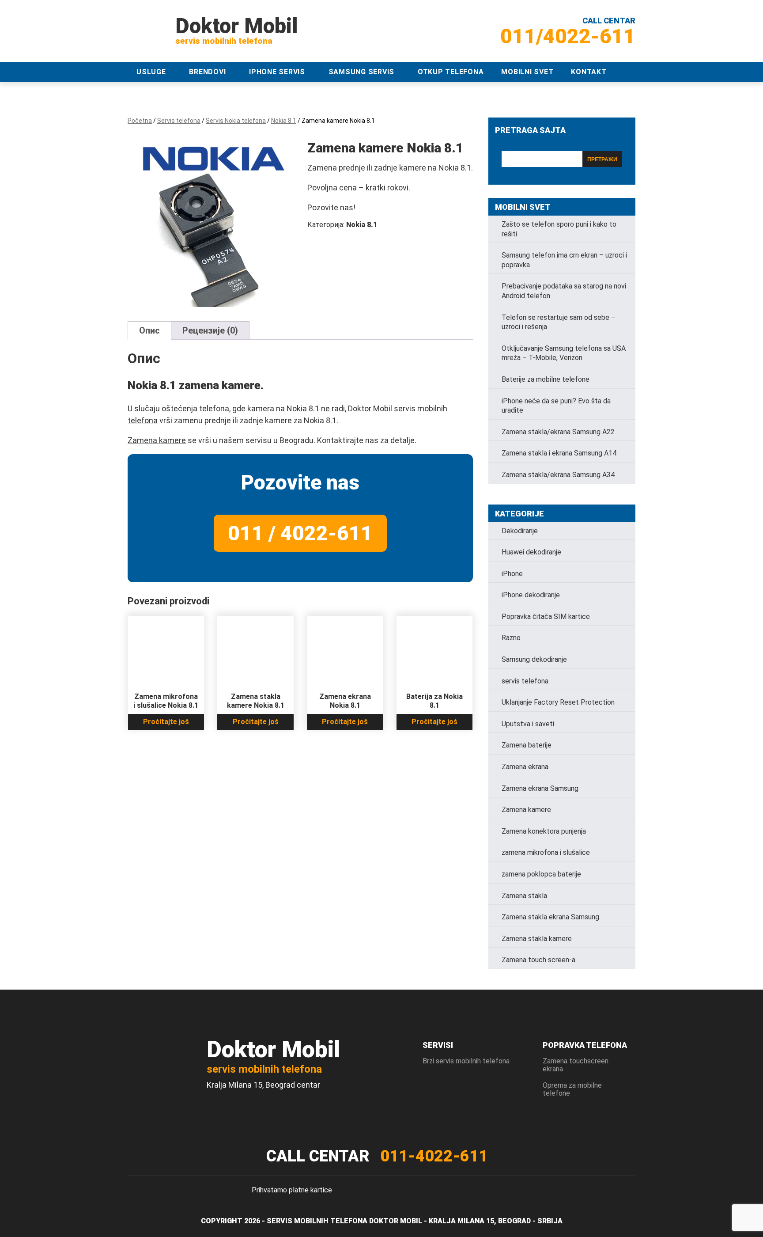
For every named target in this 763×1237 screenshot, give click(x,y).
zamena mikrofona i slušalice (546, 852)
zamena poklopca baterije (541, 874)
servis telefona (525, 681)
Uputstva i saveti (528, 724)
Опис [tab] (149, 330)
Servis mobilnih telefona (317, 1221)
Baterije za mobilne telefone (545, 379)
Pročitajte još (166, 721)
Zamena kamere (157, 440)
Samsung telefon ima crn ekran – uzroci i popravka (564, 260)
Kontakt (588, 72)
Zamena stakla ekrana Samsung (550, 917)
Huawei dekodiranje (531, 552)
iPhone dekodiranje (531, 595)
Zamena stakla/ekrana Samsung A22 (558, 432)
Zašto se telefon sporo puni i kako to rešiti (559, 229)
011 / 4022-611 (300, 533)
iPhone (512, 573)
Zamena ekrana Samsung (540, 788)
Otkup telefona (451, 72)
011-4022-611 (434, 1156)
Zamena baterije (526, 745)
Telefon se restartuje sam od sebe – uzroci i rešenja (559, 322)
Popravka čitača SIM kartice (546, 616)
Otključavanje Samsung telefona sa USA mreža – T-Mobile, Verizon (564, 353)
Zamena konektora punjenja (544, 831)
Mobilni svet (527, 72)
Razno (511, 638)
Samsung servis (362, 72)
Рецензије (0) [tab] (210, 330)
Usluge (151, 72)
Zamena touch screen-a (538, 960)
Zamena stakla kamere (537, 938)
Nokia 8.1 (283, 120)
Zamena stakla (524, 896)
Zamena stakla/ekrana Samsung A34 (558, 475)
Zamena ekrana (525, 767)
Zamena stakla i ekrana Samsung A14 (559, 453)
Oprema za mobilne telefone (572, 1089)
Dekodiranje (520, 531)
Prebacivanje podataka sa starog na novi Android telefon (564, 291)
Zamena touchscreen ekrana (575, 1065)
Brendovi (207, 72)
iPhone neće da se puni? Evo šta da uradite (556, 406)
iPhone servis (277, 72)
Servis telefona (178, 120)
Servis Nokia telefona (236, 120)
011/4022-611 (567, 36)
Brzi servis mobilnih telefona (466, 1061)
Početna (140, 120)
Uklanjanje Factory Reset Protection (558, 702)
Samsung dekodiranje (534, 659)
